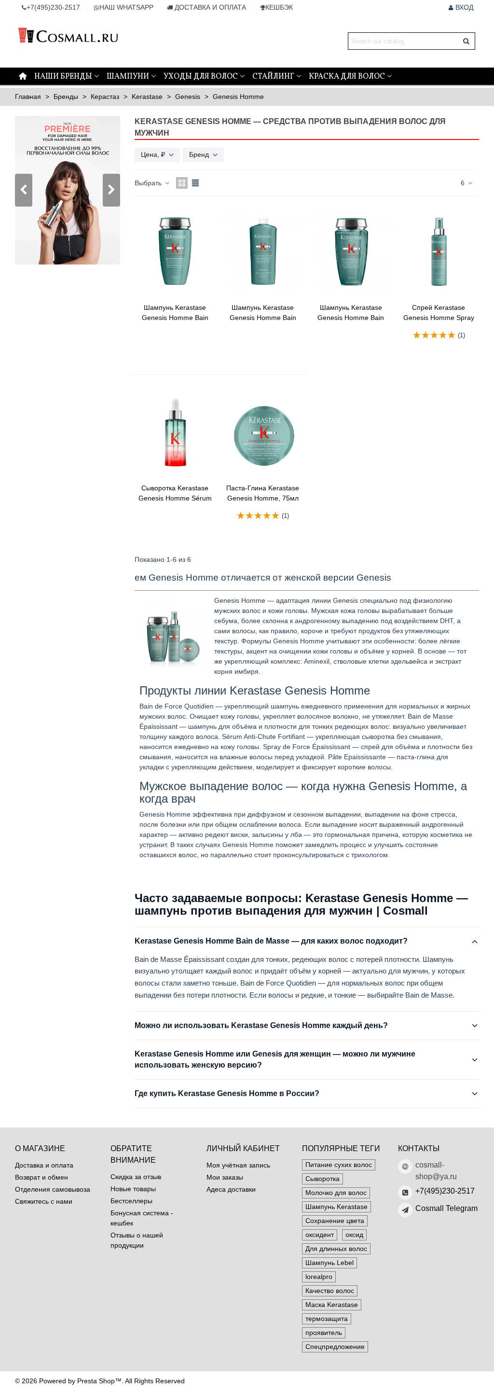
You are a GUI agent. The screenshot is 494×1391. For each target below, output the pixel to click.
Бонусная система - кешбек (141, 1218)
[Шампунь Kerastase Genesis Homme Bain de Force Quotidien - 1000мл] (262, 252)
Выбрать (149, 183)
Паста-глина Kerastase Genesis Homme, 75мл (262, 493)
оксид (354, 1234)
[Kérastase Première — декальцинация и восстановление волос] (67, 190)
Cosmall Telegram (446, 1208)
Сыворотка (322, 1178)
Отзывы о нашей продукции (136, 1240)
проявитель (323, 1332)
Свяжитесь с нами (43, 1201)
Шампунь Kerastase (336, 1206)
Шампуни (128, 76)
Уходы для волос (201, 76)
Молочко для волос (336, 1192)
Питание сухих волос (338, 1164)
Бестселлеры (131, 1201)
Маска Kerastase (331, 1304)
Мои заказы (224, 1177)
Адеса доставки (231, 1189)
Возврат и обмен (41, 1177)
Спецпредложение (335, 1346)
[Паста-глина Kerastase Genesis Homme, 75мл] (262, 432)
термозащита (326, 1318)
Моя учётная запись (238, 1165)
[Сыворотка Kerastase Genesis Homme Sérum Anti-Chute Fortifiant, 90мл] (175, 432)
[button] (111, 190)
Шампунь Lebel (329, 1262)
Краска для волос (347, 76)
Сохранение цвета (334, 1220)
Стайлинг (273, 76)
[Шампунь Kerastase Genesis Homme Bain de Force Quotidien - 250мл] (351, 252)
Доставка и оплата (44, 1165)
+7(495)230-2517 (445, 1191)
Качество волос (329, 1290)
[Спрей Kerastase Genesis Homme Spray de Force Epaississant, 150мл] (438, 252)
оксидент (319, 1234)
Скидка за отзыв (135, 1177)
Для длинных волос (336, 1248)
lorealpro (318, 1276)
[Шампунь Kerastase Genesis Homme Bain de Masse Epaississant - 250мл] (175, 252)
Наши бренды (63, 76)
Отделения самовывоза (52, 1189)
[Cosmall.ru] (68, 41)
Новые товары (133, 1189)
